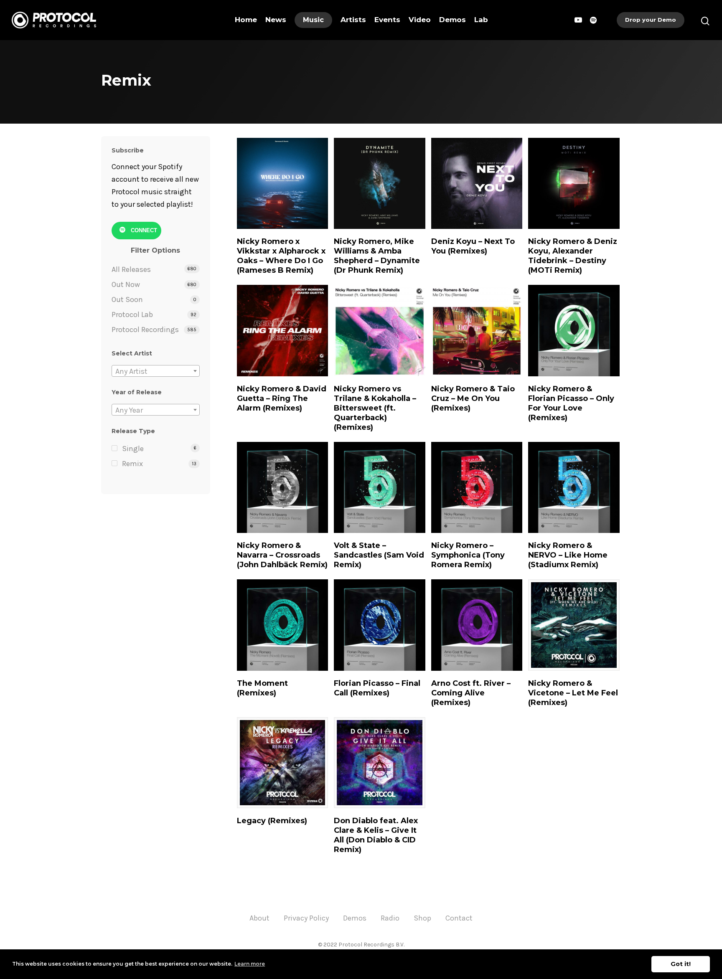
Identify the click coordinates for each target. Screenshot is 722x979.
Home (246, 19)
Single (133, 448)
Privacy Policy (306, 918)
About (259, 918)
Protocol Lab (132, 314)
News (275, 19)
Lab (481, 19)
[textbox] (155, 371)
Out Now (126, 284)
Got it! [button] (681, 964)
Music (313, 20)
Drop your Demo (650, 19)
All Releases (131, 269)
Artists (353, 19)
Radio (390, 918)
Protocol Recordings (145, 329)
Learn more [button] (249, 964)
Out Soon (127, 299)
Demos (452, 19)
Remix (132, 463)
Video (420, 19)
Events (387, 19)
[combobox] (156, 371)
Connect (143, 230)
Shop (422, 918)
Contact (459, 918)
